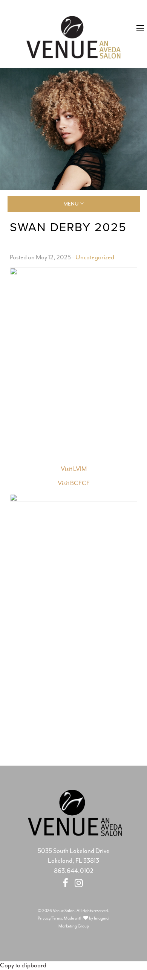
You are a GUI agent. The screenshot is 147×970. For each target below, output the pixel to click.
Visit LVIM (74, 469)
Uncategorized (94, 257)
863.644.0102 (73, 871)
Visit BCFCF (74, 483)
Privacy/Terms (50, 918)
